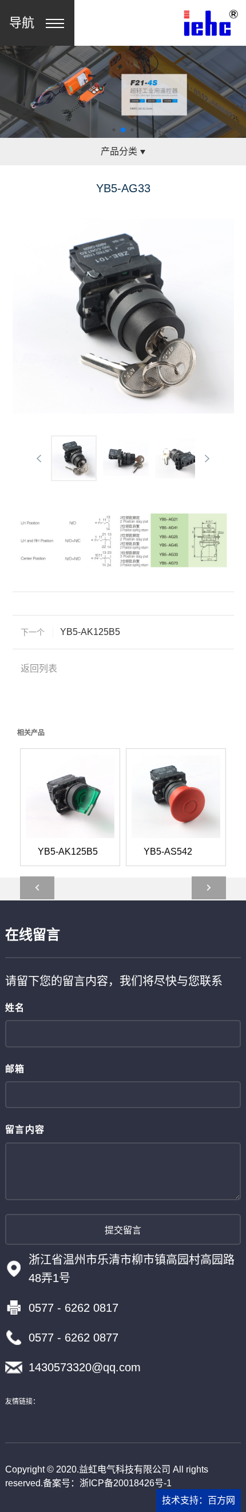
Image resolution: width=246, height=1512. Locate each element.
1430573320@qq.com (85, 1367)
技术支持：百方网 (198, 1500)
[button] (113, 130)
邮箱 (15, 1069)
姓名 (15, 1008)
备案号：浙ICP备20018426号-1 (107, 1483)
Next (207, 458)
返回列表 (39, 668)
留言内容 (25, 1129)
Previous (39, 458)
